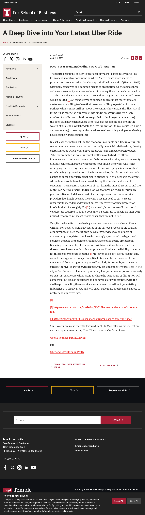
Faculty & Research (85, 20)
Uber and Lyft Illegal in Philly (67, 351)
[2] (87, 207)
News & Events (107, 20)
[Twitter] (11, 59)
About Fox (8, 20)
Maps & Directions (117, 489)
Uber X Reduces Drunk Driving (68, 337)
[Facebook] (5, 59)
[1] (69, 99)
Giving (127, 2)
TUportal (136, 2)
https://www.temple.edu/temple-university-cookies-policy (47, 511)
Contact (118, 2)
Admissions (41, 20)
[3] (90, 253)
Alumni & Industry (61, 20)
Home (5, 42)
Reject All (134, 501)
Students (125, 20)
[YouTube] (30, 59)
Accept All (118, 501)
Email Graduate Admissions (90, 439)
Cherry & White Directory (89, 489)
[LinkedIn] (24, 59)
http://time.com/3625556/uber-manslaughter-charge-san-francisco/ (92, 318)
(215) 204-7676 (11, 459)
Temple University (11, 2)
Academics (24, 20)
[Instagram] (18, 59)
